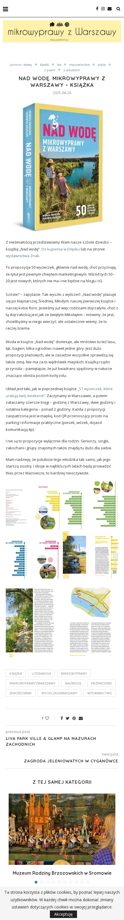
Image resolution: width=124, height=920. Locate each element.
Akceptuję (63, 914)
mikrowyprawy (74, 673)
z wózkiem (71, 70)
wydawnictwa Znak (22, 255)
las (59, 64)
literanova (41, 673)
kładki (44, 64)
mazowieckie (79, 64)
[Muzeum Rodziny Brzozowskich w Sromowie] (62, 829)
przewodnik (101, 683)
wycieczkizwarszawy (60, 693)
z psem (49, 70)
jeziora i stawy (21, 64)
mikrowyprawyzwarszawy (32, 683)
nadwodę (73, 683)
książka (16, 673)
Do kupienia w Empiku (61, 249)
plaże (102, 64)
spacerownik (21, 693)
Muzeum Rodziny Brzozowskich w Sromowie (62, 873)
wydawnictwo (99, 693)
